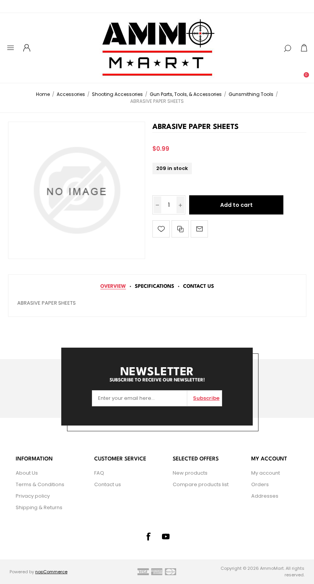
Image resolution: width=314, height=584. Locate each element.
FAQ (99, 473)
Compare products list (201, 484)
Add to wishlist (161, 229)
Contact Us (198, 286)
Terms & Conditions (40, 484)
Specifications (154, 286)
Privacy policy (33, 496)
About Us (27, 473)
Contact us (107, 484)
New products (190, 473)
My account (265, 473)
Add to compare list (180, 229)
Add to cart (236, 205)
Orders (260, 484)
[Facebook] (148, 536)
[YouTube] (165, 536)
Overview (113, 286)
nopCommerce (51, 572)
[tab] (113, 286)
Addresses (264, 496)
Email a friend (199, 229)
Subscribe (206, 398)
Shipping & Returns (39, 507)
